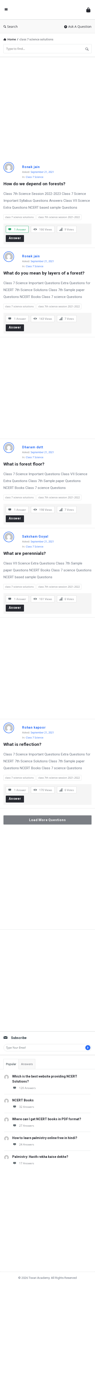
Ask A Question (80, 26)
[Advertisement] (47, 108)
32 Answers (26, 1107)
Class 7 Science (34, 177)
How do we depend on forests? (34, 183)
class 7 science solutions (19, 217)
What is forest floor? (23, 464)
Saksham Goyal (35, 536)
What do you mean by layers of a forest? (43, 273)
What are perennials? (24, 553)
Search (12, 26)
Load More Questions (47, 820)
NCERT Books (23, 1100)
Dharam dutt (32, 447)
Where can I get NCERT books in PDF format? (46, 1119)
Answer (15, 238)
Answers (27, 1064)
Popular (11, 1064)
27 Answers (26, 1126)
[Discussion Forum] (47, 10)
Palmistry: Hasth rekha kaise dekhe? (40, 1157)
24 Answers (26, 1144)
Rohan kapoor (34, 727)
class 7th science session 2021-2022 (59, 217)
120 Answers (27, 1088)
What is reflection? (22, 744)
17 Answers (26, 1163)
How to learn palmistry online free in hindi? (44, 1138)
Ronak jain (31, 167)
